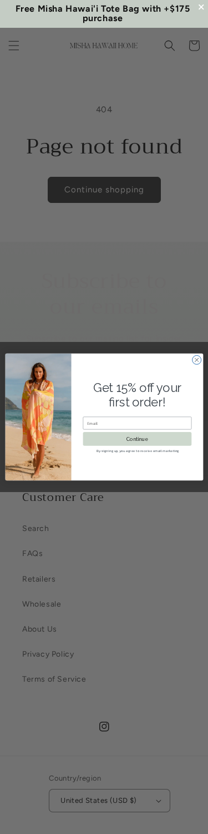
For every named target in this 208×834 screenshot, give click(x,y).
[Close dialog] (196, 359)
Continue (137, 439)
